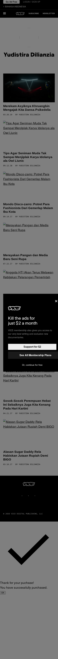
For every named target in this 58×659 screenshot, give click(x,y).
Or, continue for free (32, 365)
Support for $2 (32, 346)
